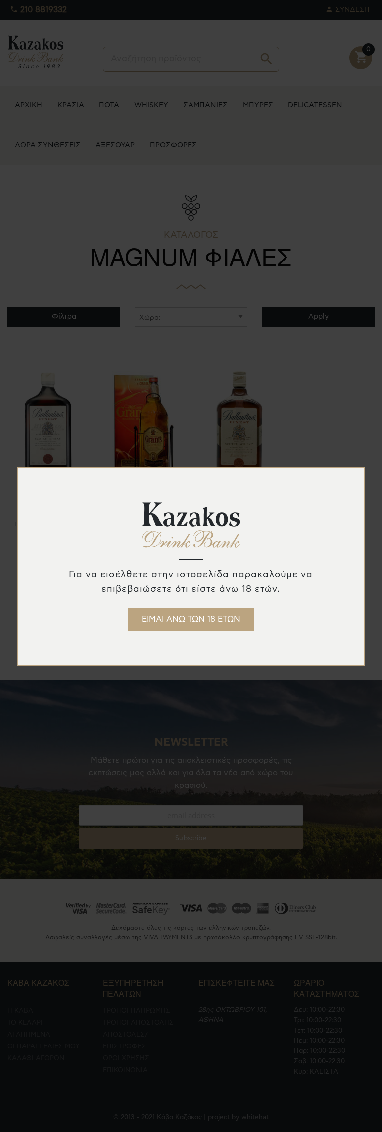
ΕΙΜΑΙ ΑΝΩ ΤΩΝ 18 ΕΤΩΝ (191, 619)
